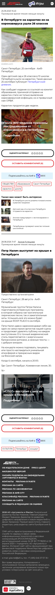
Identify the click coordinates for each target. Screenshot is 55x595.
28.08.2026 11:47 (8, 242)
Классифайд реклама (15, 496)
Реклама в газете (25, 481)
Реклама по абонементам (17, 489)
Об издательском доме (15, 468)
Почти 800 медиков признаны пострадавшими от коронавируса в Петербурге (25, 126)
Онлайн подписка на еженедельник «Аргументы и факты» (23, 476)
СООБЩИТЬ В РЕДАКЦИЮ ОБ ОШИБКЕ (22, 504)
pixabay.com (7, 63)
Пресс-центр (39, 468)
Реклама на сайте (12, 485)
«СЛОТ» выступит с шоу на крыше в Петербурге (22, 393)
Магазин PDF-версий (14, 471)
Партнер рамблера (25, 582)
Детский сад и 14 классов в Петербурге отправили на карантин (29, 210)
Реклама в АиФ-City (13, 493)
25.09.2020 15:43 (8, 11)
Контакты (8, 481)
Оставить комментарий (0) (27, 163)
